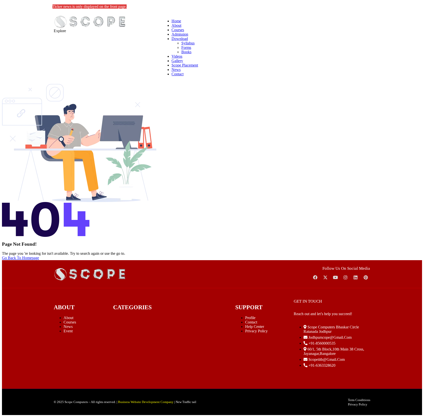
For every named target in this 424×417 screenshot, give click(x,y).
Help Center (254, 326)
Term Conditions (359, 400)
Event (68, 331)
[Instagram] (345, 277)
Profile (250, 318)
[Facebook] (315, 277)
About (176, 25)
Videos (177, 56)
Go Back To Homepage (20, 258)
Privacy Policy (256, 331)
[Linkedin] (355, 277)
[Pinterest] (365, 277)
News (176, 69)
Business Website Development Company (145, 402)
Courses (178, 30)
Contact (178, 74)
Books (186, 52)
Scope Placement (185, 65)
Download (180, 39)
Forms (186, 47)
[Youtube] (335, 277)
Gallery (177, 61)
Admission (180, 34)
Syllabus (188, 43)
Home (176, 21)
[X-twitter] (325, 277)
